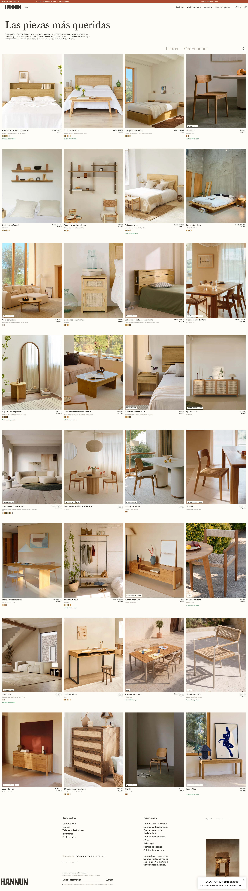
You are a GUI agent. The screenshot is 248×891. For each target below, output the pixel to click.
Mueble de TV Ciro (132, 600)
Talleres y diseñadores (73, 830)
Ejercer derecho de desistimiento (153, 832)
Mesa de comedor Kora (196, 320)
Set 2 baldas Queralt (10, 225)
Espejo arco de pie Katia (12, 412)
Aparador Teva (192, 412)
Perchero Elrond (71, 600)
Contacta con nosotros (155, 823)
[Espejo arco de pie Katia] (32, 372)
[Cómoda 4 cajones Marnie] (93, 749)
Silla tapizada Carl (132, 506)
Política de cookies (153, 846)
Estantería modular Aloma (75, 225)
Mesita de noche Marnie (74, 320)
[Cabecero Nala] (154, 186)
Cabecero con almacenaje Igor (15, 130)
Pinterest (91, 856)
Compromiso (69, 823)
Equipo (66, 826)
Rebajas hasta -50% (194, 7)
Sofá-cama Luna (9, 320)
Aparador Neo (8, 789)
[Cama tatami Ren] (216, 186)
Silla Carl (128, 789)
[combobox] (212, 819)
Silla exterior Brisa (193, 600)
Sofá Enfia (6, 694)
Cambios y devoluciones (156, 826)
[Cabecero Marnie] (93, 91)
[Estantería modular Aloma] (93, 186)
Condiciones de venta (154, 836)
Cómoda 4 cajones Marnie (75, 789)
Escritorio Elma (70, 694)
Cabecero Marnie (71, 130)
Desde (54, 130)
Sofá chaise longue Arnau (13, 506)
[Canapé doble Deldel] (154, 91)
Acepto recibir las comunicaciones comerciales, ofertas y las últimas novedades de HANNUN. (88, 884)
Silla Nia (189, 506)
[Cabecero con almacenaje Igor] (32, 91)
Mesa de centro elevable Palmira (77, 412)
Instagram (80, 856)
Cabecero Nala (131, 225)
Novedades (208, 7)
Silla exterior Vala (193, 694)
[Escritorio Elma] (93, 655)
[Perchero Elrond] (93, 560)
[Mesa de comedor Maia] (32, 560)
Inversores (67, 833)
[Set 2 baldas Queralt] (32, 186)
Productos (179, 7)
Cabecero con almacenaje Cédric (139, 320)
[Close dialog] (243, 879)
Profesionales (69, 837)
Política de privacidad (154, 850)
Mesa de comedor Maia (12, 600)
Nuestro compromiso (222, 7)
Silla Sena (190, 130)
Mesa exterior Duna (133, 694)
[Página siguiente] (124, 804)
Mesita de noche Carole (135, 412)
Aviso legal (149, 843)
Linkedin (101, 856)
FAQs (146, 840)
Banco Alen (191, 789)
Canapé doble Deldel (133, 130)
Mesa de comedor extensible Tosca (78, 506)
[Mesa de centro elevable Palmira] (93, 372)
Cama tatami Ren (193, 225)
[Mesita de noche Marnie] (93, 280)
